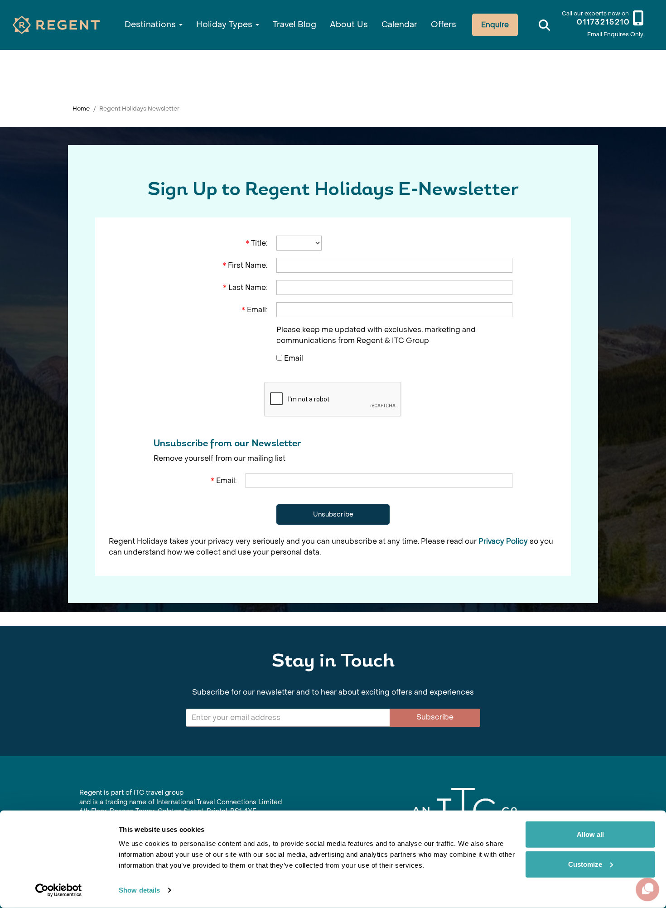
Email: (254, 309)
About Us (349, 24)
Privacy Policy (503, 541)
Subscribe (435, 717)
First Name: (244, 265)
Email (293, 358)
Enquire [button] (495, 24)
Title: (256, 243)
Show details (139, 890)
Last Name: (245, 287)
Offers (443, 24)
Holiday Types (225, 24)
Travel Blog (294, 24)
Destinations (151, 24)
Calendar (399, 24)
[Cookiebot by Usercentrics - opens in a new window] (58, 890)
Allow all (590, 834)
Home (81, 108)
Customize (585, 864)
